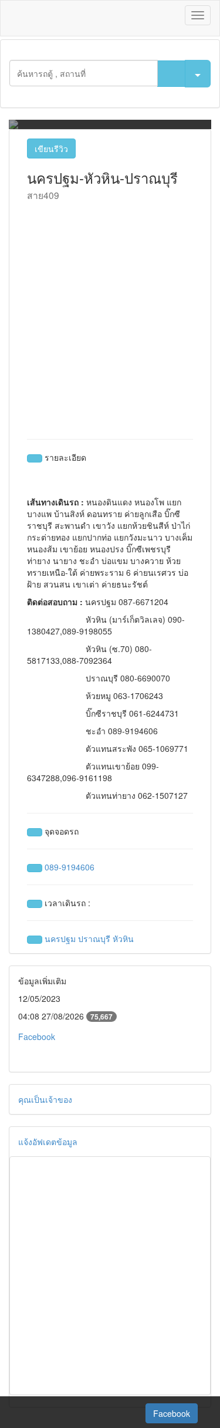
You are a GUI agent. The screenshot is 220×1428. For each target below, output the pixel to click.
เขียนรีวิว (51, 148)
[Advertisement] (110, 317)
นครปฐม (60, 938)
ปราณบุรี (94, 938)
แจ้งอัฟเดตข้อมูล (47, 1141)
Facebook (36, 1036)
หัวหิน (123, 938)
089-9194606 (69, 867)
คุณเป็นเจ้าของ (45, 1099)
